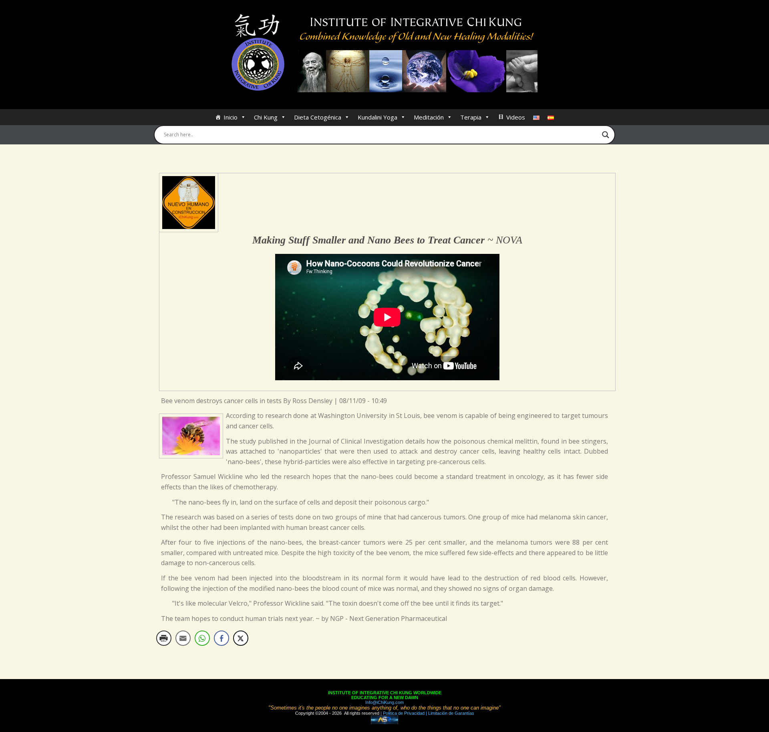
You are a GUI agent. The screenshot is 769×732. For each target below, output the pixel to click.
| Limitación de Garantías (449, 713)
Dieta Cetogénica (317, 117)
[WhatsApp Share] (202, 638)
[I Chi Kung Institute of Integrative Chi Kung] (384, 53)
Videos (515, 117)
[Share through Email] (183, 638)
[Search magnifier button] (605, 134)
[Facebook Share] (221, 638)
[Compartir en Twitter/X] (240, 638)
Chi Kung (266, 117)
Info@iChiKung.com (384, 702)
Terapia (470, 117)
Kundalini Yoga (377, 117)
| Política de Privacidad (402, 713)
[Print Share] (163, 638)
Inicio (230, 117)
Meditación (429, 117)
